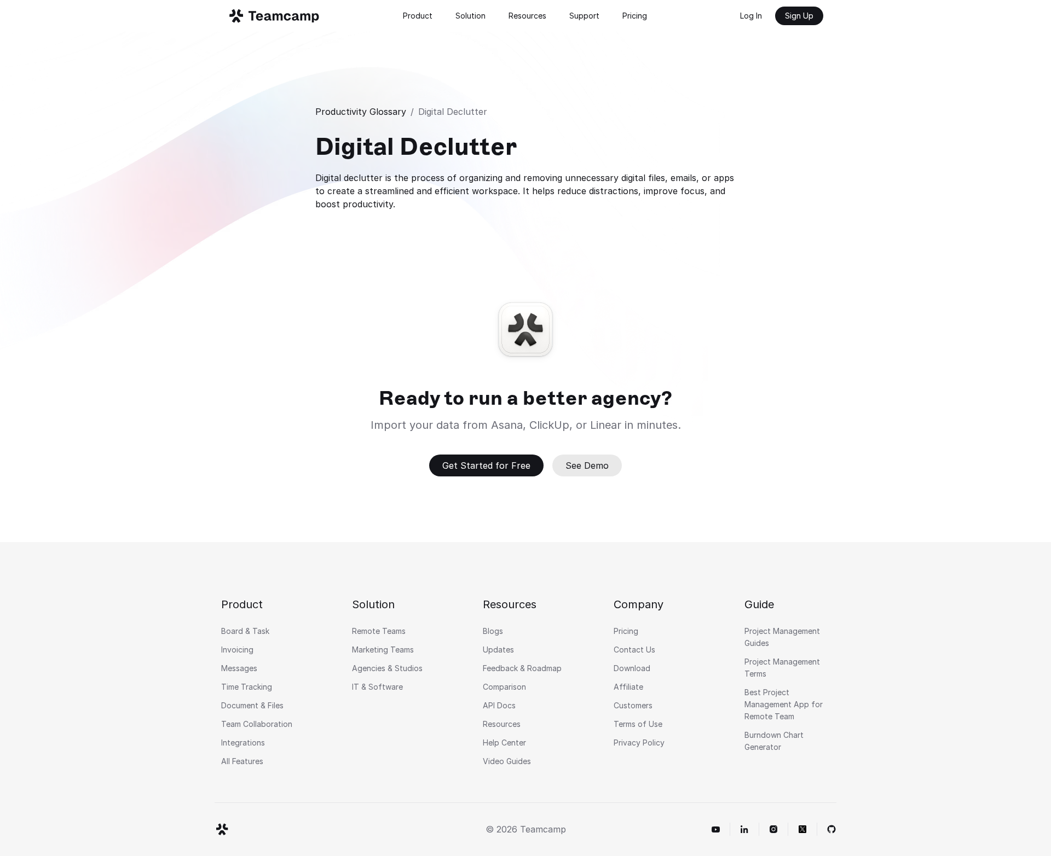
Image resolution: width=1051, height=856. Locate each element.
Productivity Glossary (360, 111)
